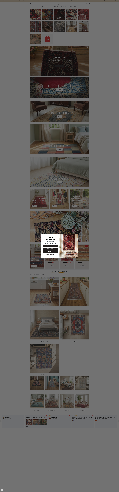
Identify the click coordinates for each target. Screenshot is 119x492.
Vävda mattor (50, 251)
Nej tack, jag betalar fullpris (50, 254)
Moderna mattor (50, 248)
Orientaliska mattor (50, 245)
